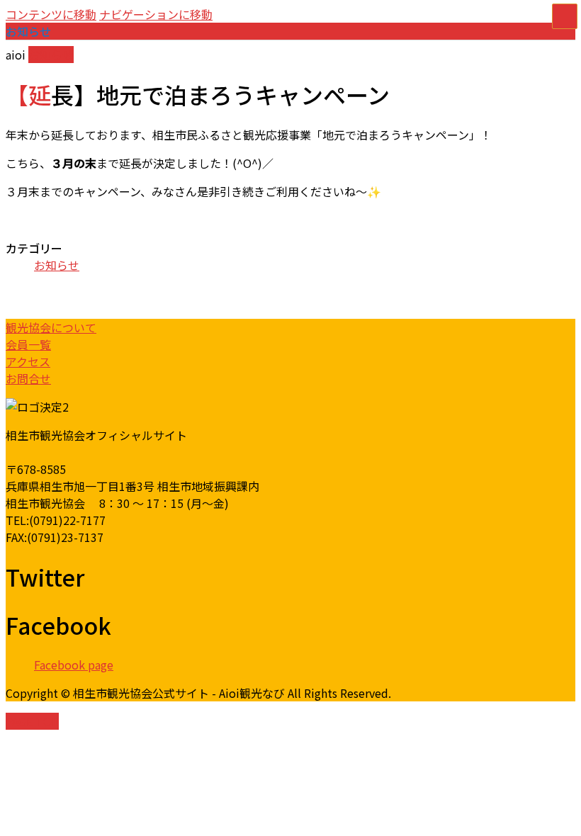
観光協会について (51, 327)
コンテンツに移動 (51, 14)
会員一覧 (28, 344)
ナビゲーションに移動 (156, 14)
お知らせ (51, 54)
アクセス (28, 361)
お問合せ (28, 378)
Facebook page (73, 664)
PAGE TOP (32, 721)
